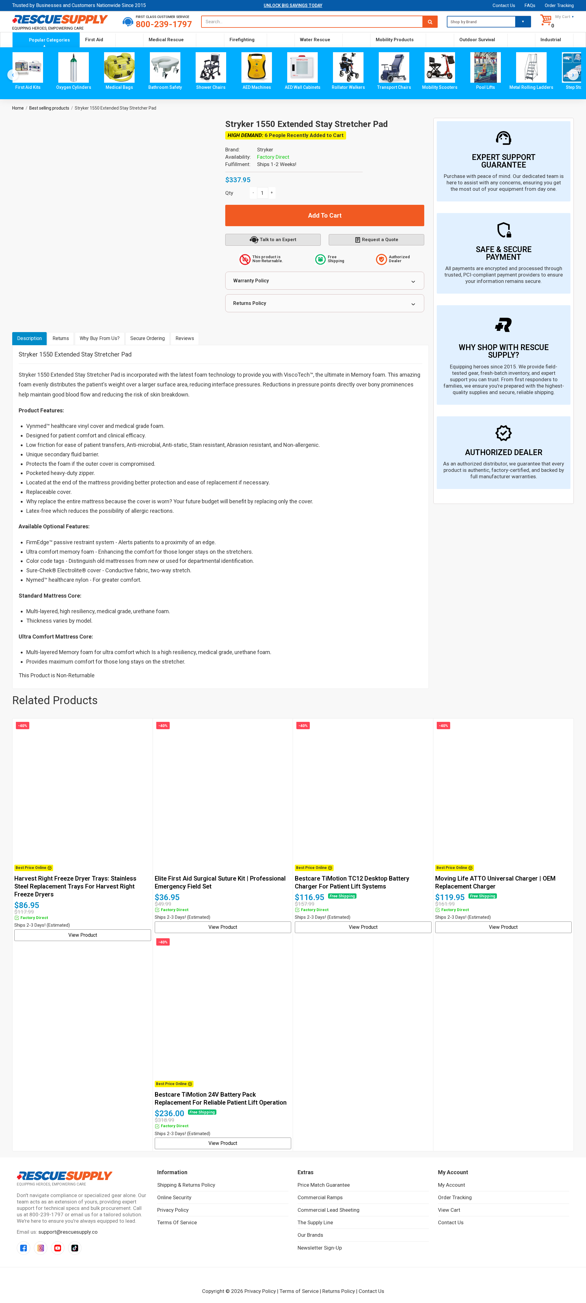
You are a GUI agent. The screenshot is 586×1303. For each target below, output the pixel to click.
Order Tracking (559, 5)
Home (18, 108)
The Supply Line (315, 1222)
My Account (451, 1185)
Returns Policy (249, 303)
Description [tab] (29, 338)
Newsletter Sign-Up (320, 1248)
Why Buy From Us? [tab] (100, 338)
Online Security (174, 1197)
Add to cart (325, 215)
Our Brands (310, 1235)
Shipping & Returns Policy (186, 1185)
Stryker (265, 150)
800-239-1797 (164, 24)
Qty (229, 193)
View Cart (449, 1210)
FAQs (530, 5)
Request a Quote (380, 239)
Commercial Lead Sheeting (329, 1210)
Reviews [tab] (184, 338)
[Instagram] (40, 1248)
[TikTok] (74, 1248)
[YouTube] (57, 1248)
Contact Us (504, 5)
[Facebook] (23, 1248)
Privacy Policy (173, 1210)
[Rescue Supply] (62, 19)
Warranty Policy (251, 281)
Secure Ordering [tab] (147, 338)
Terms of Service (177, 1222)
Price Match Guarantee (324, 1185)
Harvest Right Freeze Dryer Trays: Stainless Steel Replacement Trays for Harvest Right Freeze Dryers (75, 886)
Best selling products (49, 108)
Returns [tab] (60, 338)
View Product (82, 935)
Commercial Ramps (320, 1197)
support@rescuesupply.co (68, 1232)
